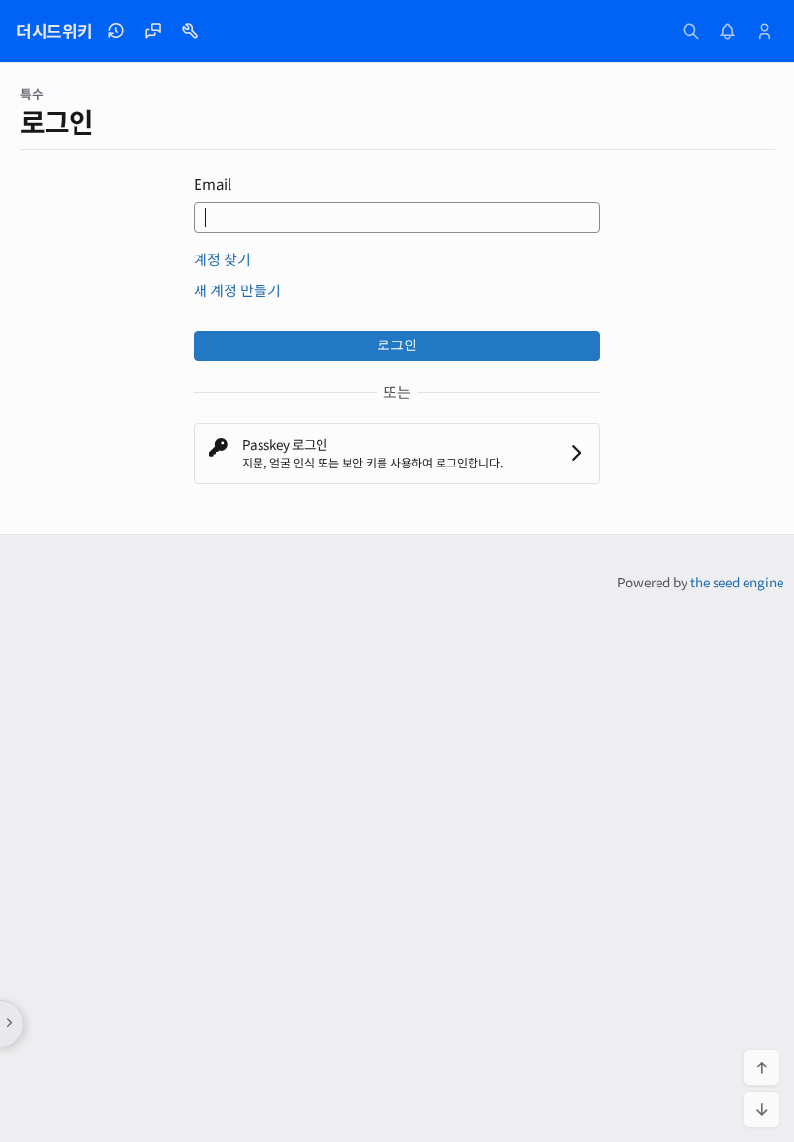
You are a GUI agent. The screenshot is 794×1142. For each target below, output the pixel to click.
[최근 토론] (153, 31)
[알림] (728, 31)
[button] (397, 453)
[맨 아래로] (761, 1109)
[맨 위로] (761, 1067)
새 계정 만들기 (237, 290)
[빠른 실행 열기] (691, 31)
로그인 (397, 345)
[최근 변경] (116, 31)
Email (212, 183)
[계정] (765, 31)
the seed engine (736, 581)
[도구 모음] (189, 31)
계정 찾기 (222, 259)
